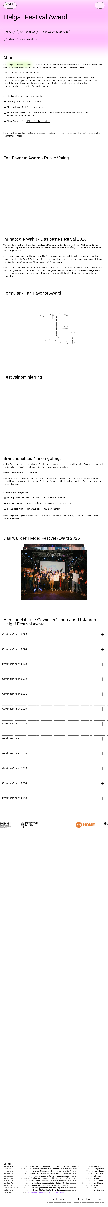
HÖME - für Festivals (37, 121)
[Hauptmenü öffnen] (100, 5)
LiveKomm (36, 107)
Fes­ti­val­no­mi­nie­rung (55, 31)
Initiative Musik (37, 113)
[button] (53, 635)
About (9, 31)
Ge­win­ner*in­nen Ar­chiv (20, 39)
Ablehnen (59, 1199)
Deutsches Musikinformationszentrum (69, 113)
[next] (54, 576)
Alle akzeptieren (89, 1199)
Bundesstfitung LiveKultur (21, 115)
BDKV (37, 101)
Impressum (60, 1192)
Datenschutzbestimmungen (39, 1192)
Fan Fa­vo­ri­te (27, 31)
